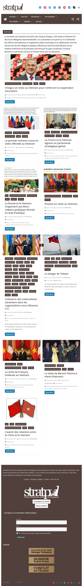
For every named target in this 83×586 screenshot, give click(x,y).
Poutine (27, 222)
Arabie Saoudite (10, 262)
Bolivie (22, 266)
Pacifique (21, 222)
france (68, 156)
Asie (7, 195)
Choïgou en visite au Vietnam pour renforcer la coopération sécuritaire (39, 89)
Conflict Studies (24, 269)
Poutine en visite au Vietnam (61, 203)
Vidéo (24, 368)
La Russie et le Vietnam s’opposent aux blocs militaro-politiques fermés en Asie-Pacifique (20, 208)
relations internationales (19, 98)
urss (34, 318)
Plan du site (55, 479)
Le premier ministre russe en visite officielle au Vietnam (21, 142)
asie (17, 222)
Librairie (27, 21)
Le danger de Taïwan (56, 273)
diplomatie (59, 280)
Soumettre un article (41, 501)
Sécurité (58, 135)
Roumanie (25, 287)
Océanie (27, 280)
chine (8, 445)
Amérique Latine (32, 258)
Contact (26, 479)
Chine (15, 269)
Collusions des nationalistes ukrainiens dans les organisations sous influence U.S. (21, 303)
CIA (7, 318)
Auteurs (12, 17)
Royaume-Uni (9, 291)
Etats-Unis (8, 277)
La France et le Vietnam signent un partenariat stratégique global (58, 143)
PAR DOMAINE (50, 17)
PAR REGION (35, 17)
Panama (8, 284)
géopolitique (74, 156)
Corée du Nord (64, 262)
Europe (22, 277)
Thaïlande (32, 291)
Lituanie (8, 280)
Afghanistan (9, 258)
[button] (17, 16)
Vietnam (42, 83)
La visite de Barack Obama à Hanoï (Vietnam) (61, 375)
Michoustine (16, 153)
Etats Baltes (30, 273)
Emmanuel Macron (60, 156)
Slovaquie (18, 291)
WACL (6, 320)
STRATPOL (20, 312)
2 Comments (10, 315)
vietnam (32, 98)
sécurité (62, 158)
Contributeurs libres (11, 273)
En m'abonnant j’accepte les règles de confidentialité (34, 533)
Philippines (23, 284)
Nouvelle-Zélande (18, 280)
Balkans (15, 266)
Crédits (46, 479)
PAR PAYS (24, 17)
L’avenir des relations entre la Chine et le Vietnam (20, 433)
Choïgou (8, 98)
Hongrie (29, 277)
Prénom (18, 519)
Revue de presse (27, 83)
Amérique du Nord (20, 258)
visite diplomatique (41, 98)
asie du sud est (50, 156)
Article (27, 262)
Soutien (39, 21)
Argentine (19, 262)
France (47, 132)
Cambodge (8, 269)
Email (17, 526)
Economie (8, 132)
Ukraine (8, 295)
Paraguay (15, 284)
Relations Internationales (13, 83)
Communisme (13, 318)
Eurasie (16, 277)
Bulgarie (29, 266)
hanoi (46, 388)
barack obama (50, 386)
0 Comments (41, 95)
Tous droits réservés (30, 582)
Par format (13, 21)
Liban (35, 277)
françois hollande (28, 385)
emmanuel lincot (17, 385)
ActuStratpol (23, 95)
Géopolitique (55, 132)
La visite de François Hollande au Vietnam (17, 373)
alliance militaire (11, 222)
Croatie (22, 273)
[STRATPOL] (5, 19)
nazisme (20, 318)
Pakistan (34, 280)
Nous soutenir (41, 506)
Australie (8, 266)
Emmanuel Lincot (10, 364)
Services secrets (27, 318)
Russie (35, 83)
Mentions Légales (37, 479)
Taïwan (25, 291)
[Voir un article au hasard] (77, 19)
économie (9, 153)
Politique (31, 284)
